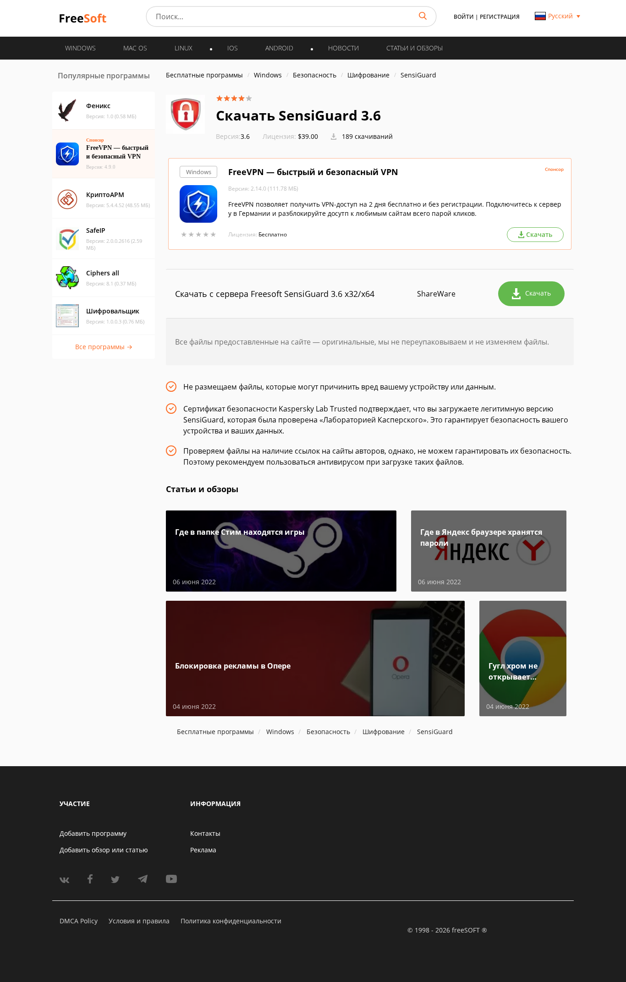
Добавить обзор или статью (104, 849)
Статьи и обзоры (414, 48)
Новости (343, 48)
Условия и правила (139, 920)
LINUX (183, 48)
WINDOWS (80, 48)
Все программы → (103, 346)
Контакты (205, 833)
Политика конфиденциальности (231, 920)
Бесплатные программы (204, 75)
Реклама (203, 849)
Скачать (538, 293)
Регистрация (500, 17)
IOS (232, 48)
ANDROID (279, 48)
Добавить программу (93, 833)
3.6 (233, 136)
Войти (464, 17)
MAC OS (135, 48)
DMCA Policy (79, 920)
